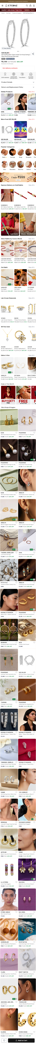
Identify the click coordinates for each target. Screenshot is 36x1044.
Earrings (8, 13)
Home (3, 13)
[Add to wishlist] (4, 1040)
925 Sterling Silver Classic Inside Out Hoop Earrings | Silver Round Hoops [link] (29, 13)
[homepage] (11, 5)
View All (31, 92)
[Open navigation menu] (2, 5)
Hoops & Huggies (16, 13)
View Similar (7, 48)
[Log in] (34, 6)
